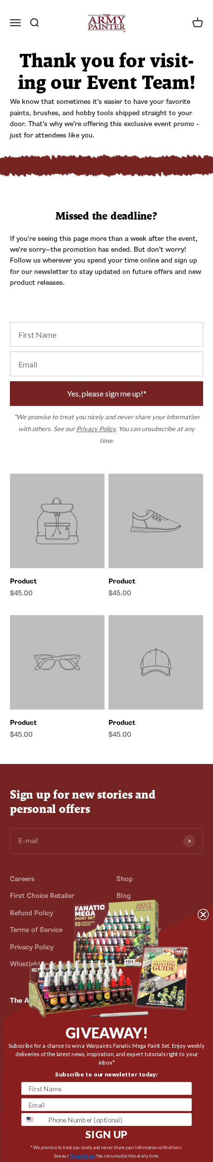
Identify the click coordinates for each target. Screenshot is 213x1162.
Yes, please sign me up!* (107, 393)
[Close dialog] (203, 914)
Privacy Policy (95, 429)
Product (23, 581)
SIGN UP (106, 1134)
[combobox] (33, 1119)
